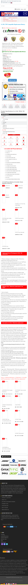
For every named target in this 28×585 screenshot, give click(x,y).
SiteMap (3, 534)
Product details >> (20, 102)
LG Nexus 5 (8, 152)
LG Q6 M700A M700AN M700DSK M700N (13, 179)
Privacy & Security (6, 497)
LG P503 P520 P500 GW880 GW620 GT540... (13, 170)
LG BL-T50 (7, 177)
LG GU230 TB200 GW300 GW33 (11, 167)
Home (4, 17)
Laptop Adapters (4, 537)
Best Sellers (5, 507)
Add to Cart (12, 80)
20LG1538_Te (9, 50)
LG (12, 19)
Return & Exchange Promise (8, 501)
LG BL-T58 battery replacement (10, 20)
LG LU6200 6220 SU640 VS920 (11, 172)
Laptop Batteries (4, 536)
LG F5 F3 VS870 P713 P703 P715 (11, 159)
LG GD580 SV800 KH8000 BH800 (11, 169)
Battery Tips (4, 539)
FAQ (22, 580)
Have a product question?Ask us (10, 82)
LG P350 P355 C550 (9, 164)
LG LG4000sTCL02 (9, 151)
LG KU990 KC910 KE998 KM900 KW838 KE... (13, 162)
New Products (5, 509)
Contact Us (15, 580)
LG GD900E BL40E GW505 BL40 (11, 154)
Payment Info (5, 503)
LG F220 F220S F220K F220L (10, 157)
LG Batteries (5, 19)
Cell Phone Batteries (13, 17)
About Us (4, 499)
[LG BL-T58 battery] (9, 27)
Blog (2, 540)
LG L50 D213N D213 (9, 175)
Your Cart (18, 9)
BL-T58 (16, 61)
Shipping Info (5, 505)
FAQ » (2, 519)
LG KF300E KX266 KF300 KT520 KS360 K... (13, 174)
